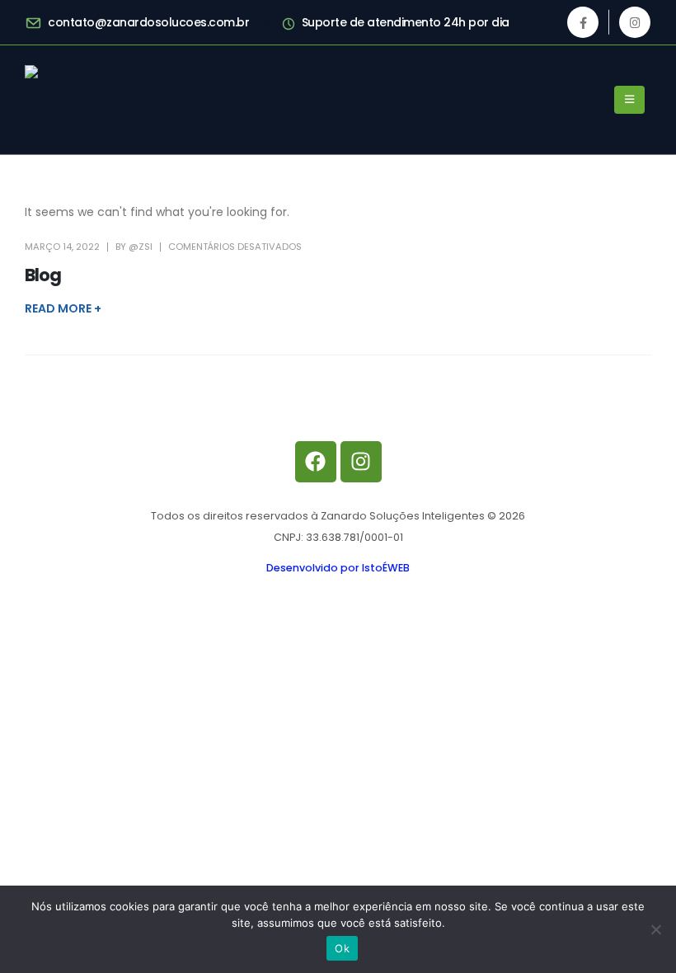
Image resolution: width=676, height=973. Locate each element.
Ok (342, 948)
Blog (43, 275)
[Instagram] (634, 22)
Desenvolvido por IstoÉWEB (338, 568)
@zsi (141, 246)
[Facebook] (583, 22)
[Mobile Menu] (629, 100)
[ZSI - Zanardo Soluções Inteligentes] (111, 99)
